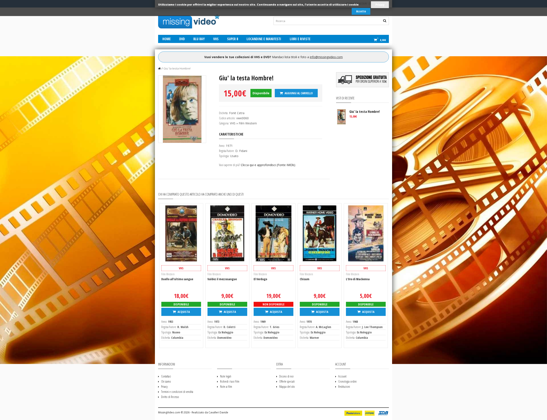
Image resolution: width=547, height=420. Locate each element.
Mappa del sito (287, 387)
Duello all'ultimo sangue (177, 279)
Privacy (379, 5)
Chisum (304, 279)
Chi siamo (166, 381)
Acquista (183, 312)
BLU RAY (199, 39)
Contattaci (166, 376)
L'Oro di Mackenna (358, 279)
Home (166, 39)
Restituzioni (344, 387)
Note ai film (226, 387)
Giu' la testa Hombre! (177, 68)
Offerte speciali (287, 381)
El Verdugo (260, 279)
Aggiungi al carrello (298, 93)
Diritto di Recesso (170, 397)
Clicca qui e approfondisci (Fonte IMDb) (268, 165)
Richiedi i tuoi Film (229, 381)
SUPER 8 (232, 39)
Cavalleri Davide (218, 412)
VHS (216, 39)
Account (342, 376)
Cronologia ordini (347, 381)
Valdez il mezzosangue (222, 279)
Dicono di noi (286, 376)
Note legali (225, 376)
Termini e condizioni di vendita (177, 392)
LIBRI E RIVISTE (300, 39)
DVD (182, 39)
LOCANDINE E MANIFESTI (264, 39)
